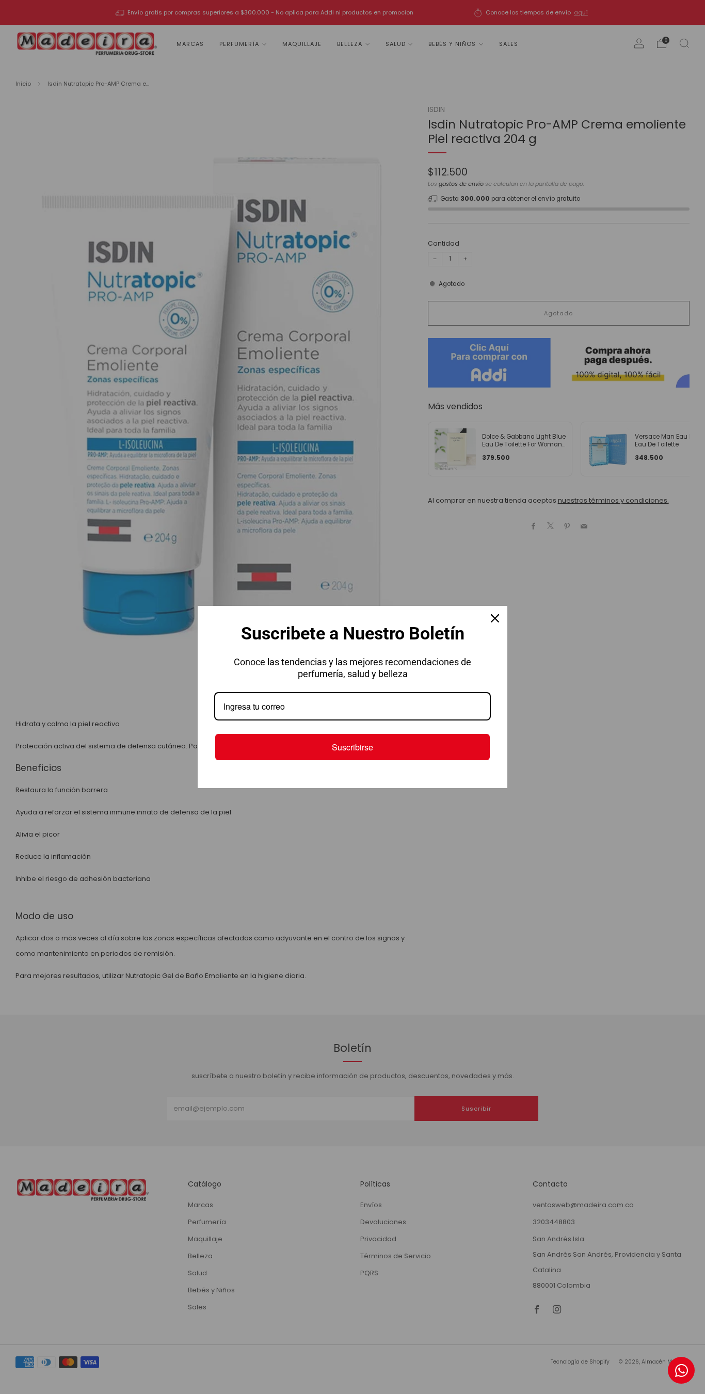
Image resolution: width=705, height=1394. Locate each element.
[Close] (495, 618)
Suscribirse (352, 747)
